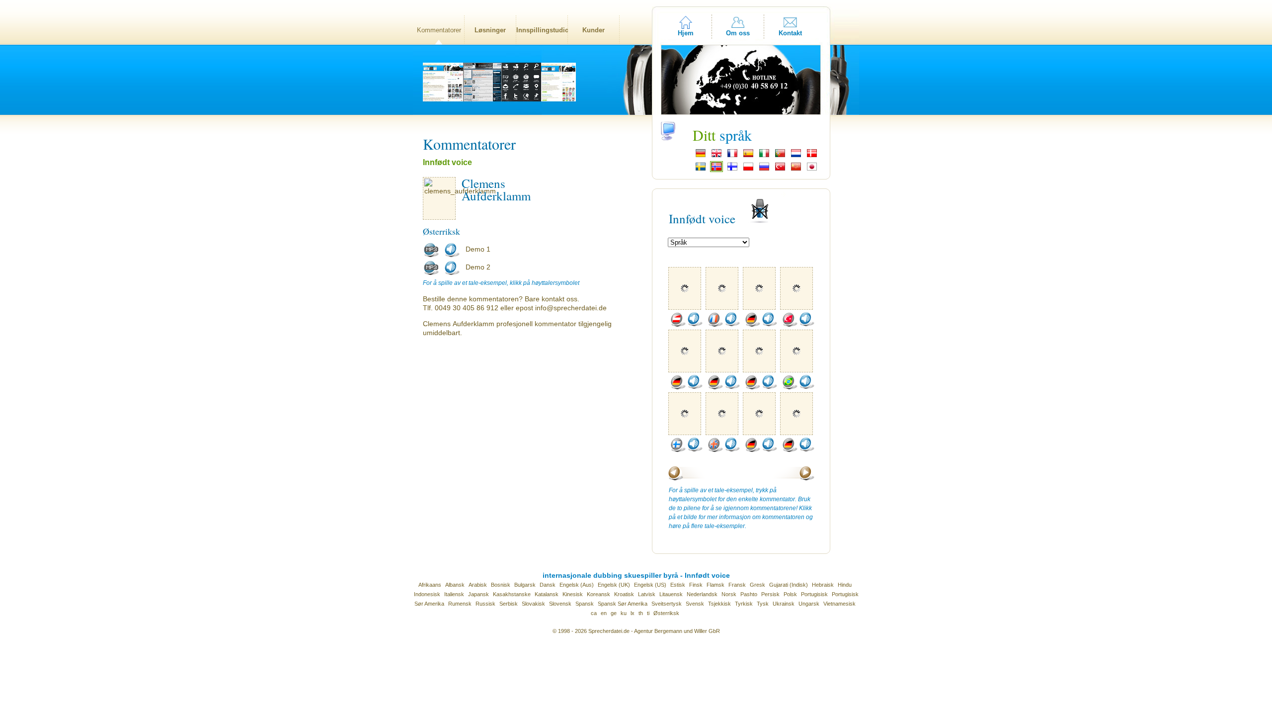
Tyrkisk (744, 604)
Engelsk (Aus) (576, 585)
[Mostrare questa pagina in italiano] (764, 156)
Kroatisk (624, 594)
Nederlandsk (702, 594)
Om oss (738, 33)
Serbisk (508, 604)
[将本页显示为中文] (796, 170)
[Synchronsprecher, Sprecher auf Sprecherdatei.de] (701, 156)
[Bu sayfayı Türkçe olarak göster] (780, 170)
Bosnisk (500, 585)
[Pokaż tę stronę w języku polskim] (748, 170)
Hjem (686, 33)
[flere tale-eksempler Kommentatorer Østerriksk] (678, 325)
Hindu (845, 585)
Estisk (677, 585)
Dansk (548, 585)
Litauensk (671, 594)
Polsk (790, 594)
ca (594, 613)
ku (624, 613)
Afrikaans (429, 585)
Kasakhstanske (512, 594)
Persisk (770, 594)
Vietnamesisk (839, 604)
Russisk (485, 604)
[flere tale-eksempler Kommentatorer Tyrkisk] (789, 325)
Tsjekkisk (719, 604)
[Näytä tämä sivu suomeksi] (732, 170)
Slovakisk (533, 604)
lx (633, 613)
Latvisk (646, 594)
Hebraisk (823, 585)
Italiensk (454, 594)
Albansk (455, 585)
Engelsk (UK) (614, 585)
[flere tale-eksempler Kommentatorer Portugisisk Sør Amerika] (789, 387)
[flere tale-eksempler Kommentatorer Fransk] (715, 325)
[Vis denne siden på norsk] (716, 170)
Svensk (695, 604)
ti (648, 613)
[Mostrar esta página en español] (748, 156)
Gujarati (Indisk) (788, 585)
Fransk (737, 585)
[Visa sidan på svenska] (701, 170)
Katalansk (546, 594)
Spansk (584, 604)
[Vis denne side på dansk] (812, 156)
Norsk (728, 594)
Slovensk (560, 604)
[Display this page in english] (716, 156)
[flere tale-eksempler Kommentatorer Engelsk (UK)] (715, 450)
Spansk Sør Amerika (622, 604)
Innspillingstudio (541, 30)
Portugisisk (814, 594)
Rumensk (460, 604)
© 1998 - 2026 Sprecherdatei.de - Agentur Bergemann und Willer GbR (636, 631)
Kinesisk (572, 594)
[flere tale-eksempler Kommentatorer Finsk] (678, 450)
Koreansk (598, 594)
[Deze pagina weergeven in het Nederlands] (796, 156)
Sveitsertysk (666, 604)
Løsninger (490, 30)
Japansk (478, 594)
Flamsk (715, 585)
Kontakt (790, 33)
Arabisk (478, 585)
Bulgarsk (525, 585)
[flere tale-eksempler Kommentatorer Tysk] (752, 325)
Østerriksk (666, 613)
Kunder (593, 30)
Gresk (757, 585)
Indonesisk (427, 594)
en (604, 613)
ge (614, 613)
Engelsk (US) (650, 585)
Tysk (763, 604)
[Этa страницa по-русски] (764, 170)
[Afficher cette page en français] (732, 156)
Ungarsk (808, 604)
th (640, 613)
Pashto (748, 594)
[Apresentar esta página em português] (780, 156)
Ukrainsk (784, 604)
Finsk (696, 585)
